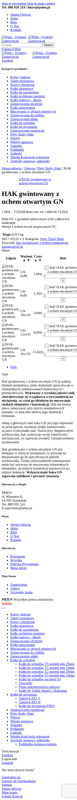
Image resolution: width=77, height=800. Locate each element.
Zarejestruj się (11, 777)
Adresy (15, 588)
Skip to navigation (14, 3)
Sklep (14, 528)
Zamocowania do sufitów (27, 652)
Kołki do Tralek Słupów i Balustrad (43, 690)
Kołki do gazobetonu (24, 629)
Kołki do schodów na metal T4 (40, 679)
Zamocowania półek (24, 656)
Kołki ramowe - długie (25, 637)
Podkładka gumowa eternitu (38, 744)
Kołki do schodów (22, 660)
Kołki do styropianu (23, 694)
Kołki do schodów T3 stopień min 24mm (46, 675)
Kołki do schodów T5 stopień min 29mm (46, 664)
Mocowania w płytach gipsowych (33, 648)
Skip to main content (41, 3)
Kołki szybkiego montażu (27, 633)
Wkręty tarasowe (21, 721)
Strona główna (12, 168)
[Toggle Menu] (3, 608)
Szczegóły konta (21, 592)
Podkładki (17, 729)
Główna (30, 168)
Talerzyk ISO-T (29, 698)
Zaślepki (16, 732)
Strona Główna (20, 524)
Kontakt (15, 540)
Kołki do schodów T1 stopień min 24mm (46, 668)
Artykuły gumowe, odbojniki (30, 740)
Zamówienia (18, 584)
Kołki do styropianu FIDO (37, 706)
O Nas (14, 536)
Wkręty (15, 717)
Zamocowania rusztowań (27, 710)
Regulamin (17, 556)
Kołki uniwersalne (22, 645)
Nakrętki (16, 725)
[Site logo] (15, 41)
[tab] (13, 367)
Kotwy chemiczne (22, 622)
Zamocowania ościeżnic (26, 641)
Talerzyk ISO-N (30, 702)
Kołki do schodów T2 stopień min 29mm (46, 671)
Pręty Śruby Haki (49, 168)
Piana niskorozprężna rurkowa (39, 687)
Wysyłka (16, 560)
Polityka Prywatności (24, 564)
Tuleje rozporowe (22, 618)
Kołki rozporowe (21, 626)
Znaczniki (25, 683)
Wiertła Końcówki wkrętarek (29, 736)
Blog (13, 532)
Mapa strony (18, 568)
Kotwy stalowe (20, 614)
